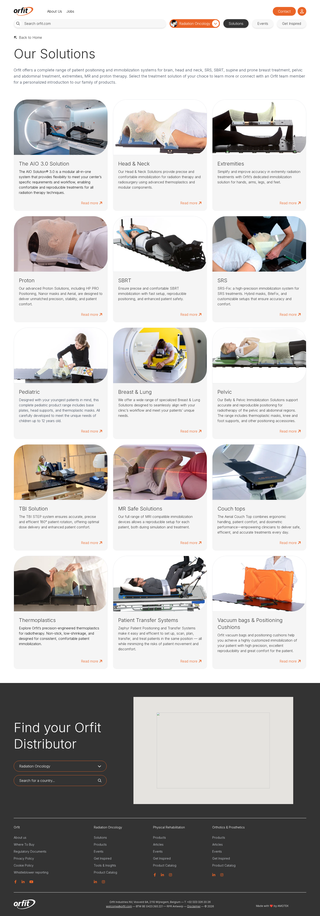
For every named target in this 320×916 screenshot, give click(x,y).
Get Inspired (102, 858)
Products (100, 844)
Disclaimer (193, 906)
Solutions (100, 837)
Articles (158, 844)
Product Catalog (105, 872)
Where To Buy (24, 844)
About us (20, 837)
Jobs (70, 11)
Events (98, 851)
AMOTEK (283, 906)
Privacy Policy (24, 858)
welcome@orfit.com (119, 906)
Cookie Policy (24, 865)
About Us (54, 11)
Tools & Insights (105, 865)
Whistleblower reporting (31, 872)
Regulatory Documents (30, 851)
